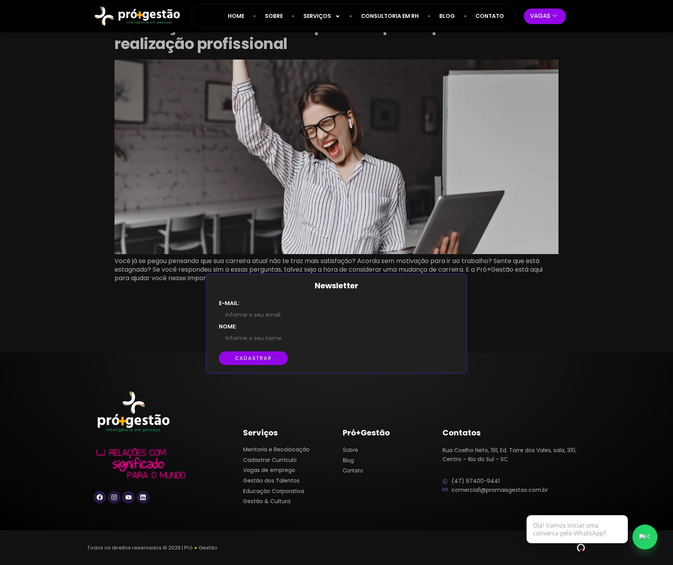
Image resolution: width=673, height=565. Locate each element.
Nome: (228, 326)
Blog (447, 16)
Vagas (540, 16)
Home (236, 16)
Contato (490, 16)
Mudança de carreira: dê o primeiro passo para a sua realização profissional (313, 35)
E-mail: (229, 303)
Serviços (317, 16)
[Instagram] (114, 497)
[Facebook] (99, 497)
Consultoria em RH (390, 16)
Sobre (274, 16)
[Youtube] (128, 497)
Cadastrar (253, 358)
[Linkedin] (143, 497)
